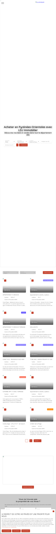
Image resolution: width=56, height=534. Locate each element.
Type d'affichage (6, 271)
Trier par (22, 271)
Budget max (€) (45, 141)
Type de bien (19, 140)
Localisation (31, 140)
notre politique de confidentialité (9, 527)
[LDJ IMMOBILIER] (45, 3)
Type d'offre (7, 140)
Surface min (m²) (9, 145)
